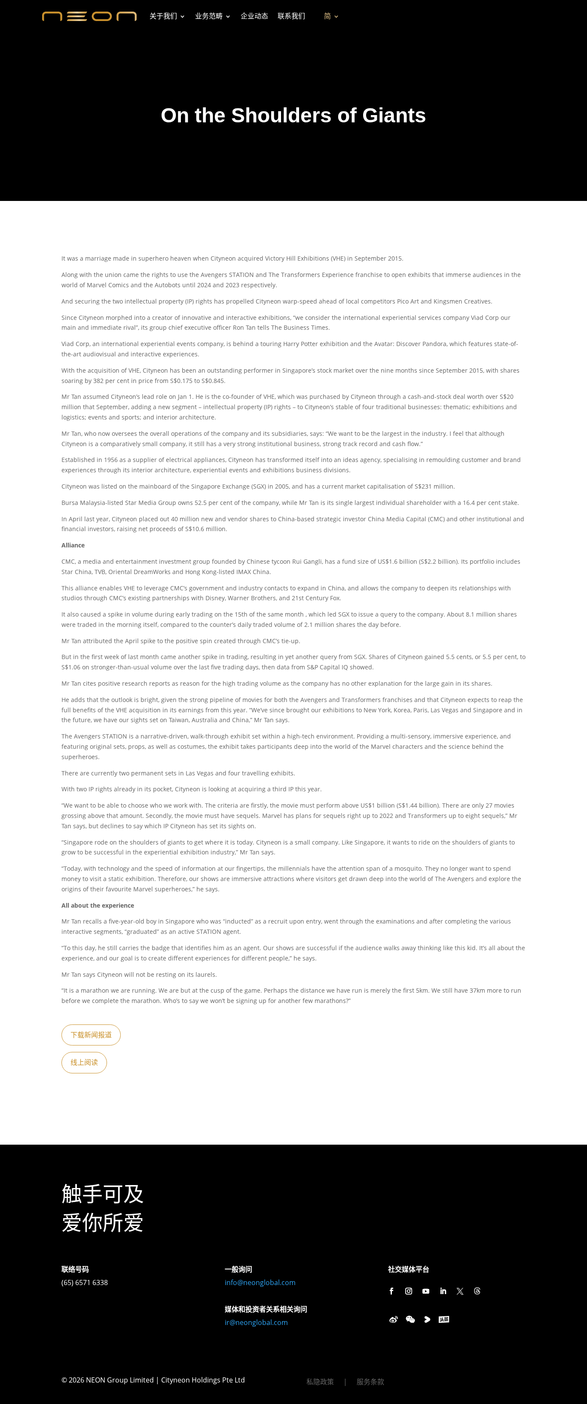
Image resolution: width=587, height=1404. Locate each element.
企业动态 (254, 16)
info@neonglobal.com (260, 1282)
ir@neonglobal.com (256, 1322)
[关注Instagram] (409, 1291)
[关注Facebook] (391, 1291)
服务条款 (370, 1382)
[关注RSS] (477, 1291)
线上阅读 (84, 1062)
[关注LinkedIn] (443, 1291)
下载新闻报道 (91, 1035)
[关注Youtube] (426, 1291)
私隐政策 (320, 1382)
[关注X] (460, 1291)
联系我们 (291, 16)
